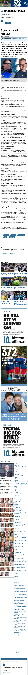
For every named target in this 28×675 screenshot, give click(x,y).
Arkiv (24, 22)
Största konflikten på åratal (21, 560)
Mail (3, 14)
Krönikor (8, 22)
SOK (5, 237)
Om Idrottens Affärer (6, 25)
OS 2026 (13, 235)
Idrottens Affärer (13, 11)
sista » (17, 653)
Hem (3, 658)
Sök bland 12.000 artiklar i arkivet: (7, 17)
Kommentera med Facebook (8, 253)
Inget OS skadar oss (20, 629)
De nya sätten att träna (20, 594)
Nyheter (3, 22)
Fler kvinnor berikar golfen (21, 570)
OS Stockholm (21, 235)
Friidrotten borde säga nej (21, 483)
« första (17, 634)
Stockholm (12, 237)
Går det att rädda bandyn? (21, 584)
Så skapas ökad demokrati (21, 481)
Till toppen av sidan (7, 672)
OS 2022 (6, 235)
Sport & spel (14, 22)
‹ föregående (18, 635)
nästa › (17, 652)
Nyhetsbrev (19, 22)
